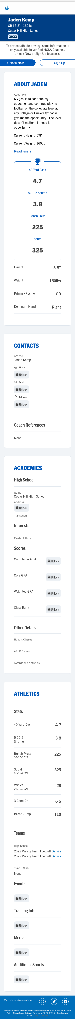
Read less (23, 151)
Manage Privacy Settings (22, 1013)
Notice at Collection (57, 1010)
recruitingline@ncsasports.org (19, 1000)
